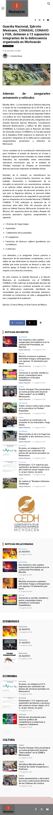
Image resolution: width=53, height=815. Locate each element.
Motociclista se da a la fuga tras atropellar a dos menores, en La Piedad (34, 436)
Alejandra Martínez (25, 366)
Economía (22, 445)
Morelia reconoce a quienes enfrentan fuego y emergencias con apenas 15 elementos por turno (34, 360)
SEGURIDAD (8, 46)
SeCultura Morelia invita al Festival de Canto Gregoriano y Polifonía (33, 766)
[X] (44, 20)
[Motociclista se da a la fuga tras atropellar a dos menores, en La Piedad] (10, 436)
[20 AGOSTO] (10, 658)
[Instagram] (40, 20)
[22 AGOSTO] (10, 553)
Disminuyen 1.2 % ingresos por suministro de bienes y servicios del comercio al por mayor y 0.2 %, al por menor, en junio (34, 468)
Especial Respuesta (24, 350)
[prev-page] (4, 668)
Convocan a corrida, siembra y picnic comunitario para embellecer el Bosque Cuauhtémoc (33, 376)
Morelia (21, 353)
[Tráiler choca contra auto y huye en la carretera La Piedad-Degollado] (10, 407)
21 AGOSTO (24, 642)
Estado (21, 417)
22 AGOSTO (24, 552)
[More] (40, 323)
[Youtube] (48, 20)
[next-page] (8, 668)
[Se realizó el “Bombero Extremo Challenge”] (10, 483)
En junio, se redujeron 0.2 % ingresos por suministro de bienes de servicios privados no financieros (34, 452)
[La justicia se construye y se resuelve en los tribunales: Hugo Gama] (10, 422)
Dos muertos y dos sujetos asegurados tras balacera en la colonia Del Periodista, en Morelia (34, 343)
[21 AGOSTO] (10, 644)
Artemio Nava (16, 56)
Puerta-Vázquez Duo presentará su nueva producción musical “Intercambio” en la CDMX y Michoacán (34, 393)
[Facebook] (35, 20)
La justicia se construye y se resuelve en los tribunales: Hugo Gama (34, 422)
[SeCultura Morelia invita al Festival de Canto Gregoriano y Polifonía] (10, 766)
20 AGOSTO (24, 656)
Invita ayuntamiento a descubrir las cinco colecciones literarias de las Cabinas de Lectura (34, 780)
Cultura (21, 386)
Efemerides (23, 549)
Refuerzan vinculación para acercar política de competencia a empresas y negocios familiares (32, 721)
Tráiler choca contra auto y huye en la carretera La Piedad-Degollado (34, 408)
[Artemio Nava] (5, 56)
